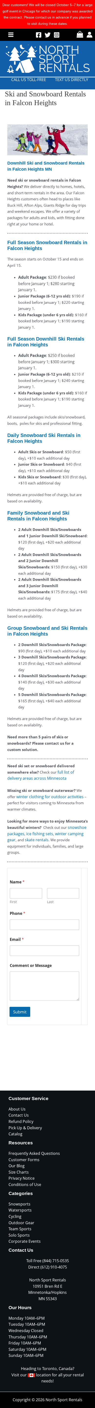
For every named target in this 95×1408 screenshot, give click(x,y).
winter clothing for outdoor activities (50, 796)
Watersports (20, 1210)
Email (17, 939)
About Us (17, 1109)
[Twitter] (48, 35)
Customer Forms (24, 1159)
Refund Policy (21, 1121)
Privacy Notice (22, 1178)
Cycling (15, 1216)
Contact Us (19, 1115)
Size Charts (19, 1172)
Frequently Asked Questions (34, 1153)
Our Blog (17, 1165)
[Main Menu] (11, 35)
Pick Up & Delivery (25, 1127)
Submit (20, 1012)
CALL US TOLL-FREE (28, 79)
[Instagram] (57, 35)
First (13, 902)
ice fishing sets (39, 833)
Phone (17, 913)
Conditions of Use (25, 1184)
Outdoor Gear (21, 1222)
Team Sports (20, 1229)
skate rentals (36, 840)
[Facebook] (39, 35)
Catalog (15, 1134)
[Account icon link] (89, 35)
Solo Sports (19, 1235)
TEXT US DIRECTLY (71, 79)
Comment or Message (31, 965)
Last (50, 902)
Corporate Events (25, 1241)
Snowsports (19, 1204)
